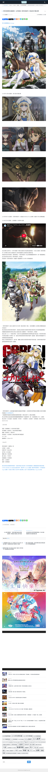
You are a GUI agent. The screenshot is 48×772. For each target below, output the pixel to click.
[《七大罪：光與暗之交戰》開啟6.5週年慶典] (4, 703)
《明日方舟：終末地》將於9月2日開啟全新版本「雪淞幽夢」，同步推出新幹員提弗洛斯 (23, 674)
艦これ (30, 750)
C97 (6, 742)
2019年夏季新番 (37, 736)
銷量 (4, 753)
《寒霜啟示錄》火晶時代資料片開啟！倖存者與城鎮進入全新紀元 (20, 686)
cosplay (10, 742)
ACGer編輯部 (5, 14)
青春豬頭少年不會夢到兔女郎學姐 (23, 753)
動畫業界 (27, 747)
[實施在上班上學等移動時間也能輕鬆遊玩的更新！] (4, 680)
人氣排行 (20, 744)
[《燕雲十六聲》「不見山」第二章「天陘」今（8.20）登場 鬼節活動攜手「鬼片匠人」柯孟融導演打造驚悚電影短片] (4, 720)
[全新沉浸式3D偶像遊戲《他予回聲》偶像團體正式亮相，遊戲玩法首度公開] (4, 726)
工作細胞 (7, 750)
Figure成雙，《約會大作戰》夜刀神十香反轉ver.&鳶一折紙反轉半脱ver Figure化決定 (22, 469)
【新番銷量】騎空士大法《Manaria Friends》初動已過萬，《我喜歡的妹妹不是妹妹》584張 (13, 543)
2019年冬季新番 (28, 736)
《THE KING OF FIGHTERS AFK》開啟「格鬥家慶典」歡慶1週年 (20, 709)
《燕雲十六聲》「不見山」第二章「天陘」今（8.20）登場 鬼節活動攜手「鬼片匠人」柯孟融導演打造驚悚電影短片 (26, 721)
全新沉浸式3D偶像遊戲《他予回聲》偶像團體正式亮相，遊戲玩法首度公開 (21, 726)
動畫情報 (20, 747)
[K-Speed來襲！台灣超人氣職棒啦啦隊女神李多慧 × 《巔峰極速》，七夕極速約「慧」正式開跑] (4, 715)
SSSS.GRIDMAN (42, 742)
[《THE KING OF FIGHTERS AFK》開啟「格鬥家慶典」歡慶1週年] (4, 709)
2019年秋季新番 (14, 739)
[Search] (44, 2)
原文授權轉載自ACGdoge (8, 23)
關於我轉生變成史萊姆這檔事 (11, 753)
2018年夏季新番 (6, 736)
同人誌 (36, 747)
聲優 (24, 750)
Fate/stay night (16, 742)
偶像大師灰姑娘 (38, 744)
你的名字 (27, 744)
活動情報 (20, 750)
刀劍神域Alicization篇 (11, 747)
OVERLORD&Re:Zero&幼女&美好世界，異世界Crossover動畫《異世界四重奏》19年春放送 (23, 467)
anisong (43, 739)
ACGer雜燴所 (28, 739)
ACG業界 (36, 739)
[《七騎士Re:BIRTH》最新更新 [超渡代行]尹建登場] (4, 697)
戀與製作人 (12, 750)
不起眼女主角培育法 (6, 744)
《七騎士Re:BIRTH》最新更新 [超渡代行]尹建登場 (17, 697)
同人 (31, 747)
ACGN (43, 14)
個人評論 (32, 744)
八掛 (4, 747)
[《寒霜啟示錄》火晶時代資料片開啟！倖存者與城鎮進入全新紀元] (4, 686)
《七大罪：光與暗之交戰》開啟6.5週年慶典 (16, 703)
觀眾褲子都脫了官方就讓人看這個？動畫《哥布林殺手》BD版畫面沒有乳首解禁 (13, 548)
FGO (22, 742)
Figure (26, 742)
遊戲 (42, 750)
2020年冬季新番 (20, 739)
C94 (3, 742)
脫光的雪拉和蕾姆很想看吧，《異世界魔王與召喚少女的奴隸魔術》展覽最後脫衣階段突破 (23, 465)
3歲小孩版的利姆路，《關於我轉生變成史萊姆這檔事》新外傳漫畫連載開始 (35, 543)
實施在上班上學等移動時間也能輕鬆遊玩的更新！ (17, 680)
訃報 (34, 750)
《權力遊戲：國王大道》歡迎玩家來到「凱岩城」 (17, 691)
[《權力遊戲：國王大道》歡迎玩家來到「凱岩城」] (4, 692)
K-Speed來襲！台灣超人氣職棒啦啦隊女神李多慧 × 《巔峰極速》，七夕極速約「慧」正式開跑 (25, 714)
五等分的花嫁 (14, 744)
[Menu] (3, 2)
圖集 (3, 750)
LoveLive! (32, 742)
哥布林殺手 (12, 524)
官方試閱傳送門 (9, 413)
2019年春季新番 (6, 739)
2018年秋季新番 (39, 14)
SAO (36, 742)
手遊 (16, 750)
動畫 (45, 14)
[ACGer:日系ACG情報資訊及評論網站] (24, 2)
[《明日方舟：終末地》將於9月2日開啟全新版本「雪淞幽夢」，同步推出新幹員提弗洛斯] (4, 674)
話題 (37, 750)
